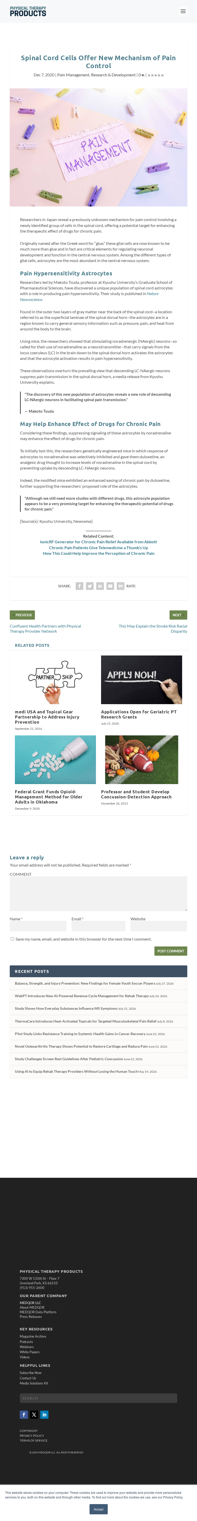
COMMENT (20, 874)
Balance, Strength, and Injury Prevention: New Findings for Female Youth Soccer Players (85, 983)
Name (16, 918)
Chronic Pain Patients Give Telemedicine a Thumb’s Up (98, 547)
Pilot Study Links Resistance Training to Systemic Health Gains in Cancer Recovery (80, 1034)
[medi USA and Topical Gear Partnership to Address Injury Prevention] (55, 679)
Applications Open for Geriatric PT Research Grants (138, 714)
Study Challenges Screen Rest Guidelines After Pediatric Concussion (69, 1059)
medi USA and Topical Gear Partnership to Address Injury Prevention (47, 717)
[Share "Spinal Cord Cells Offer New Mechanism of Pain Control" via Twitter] (90, 586)
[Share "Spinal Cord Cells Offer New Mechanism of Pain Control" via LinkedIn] (100, 586)
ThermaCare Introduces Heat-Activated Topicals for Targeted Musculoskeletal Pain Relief (85, 1021)
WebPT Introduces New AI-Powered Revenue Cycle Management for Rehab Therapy (82, 996)
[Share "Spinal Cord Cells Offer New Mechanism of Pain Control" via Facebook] (79, 586)
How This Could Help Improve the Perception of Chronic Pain (98, 553)
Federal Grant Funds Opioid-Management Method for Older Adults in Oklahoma (49, 797)
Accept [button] (98, 1509)
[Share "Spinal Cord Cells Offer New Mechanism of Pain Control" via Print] (120, 586)
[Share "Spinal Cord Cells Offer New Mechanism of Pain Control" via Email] (110, 586)
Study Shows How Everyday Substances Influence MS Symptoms (66, 1008)
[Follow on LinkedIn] (44, 1415)
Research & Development (113, 74)
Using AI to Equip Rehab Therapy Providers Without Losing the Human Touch (76, 1071)
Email (78, 918)
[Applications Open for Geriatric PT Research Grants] (141, 679)
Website (138, 918)
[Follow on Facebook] (24, 1415)
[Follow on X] (34, 1415)
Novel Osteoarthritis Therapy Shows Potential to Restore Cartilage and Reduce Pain (81, 1046)
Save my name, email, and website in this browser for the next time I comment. (84, 938)
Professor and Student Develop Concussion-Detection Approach (136, 794)
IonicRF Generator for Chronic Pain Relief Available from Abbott (98, 541)
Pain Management (73, 74)
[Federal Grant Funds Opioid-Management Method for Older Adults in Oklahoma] (55, 759)
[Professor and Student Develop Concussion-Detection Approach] (141, 759)
